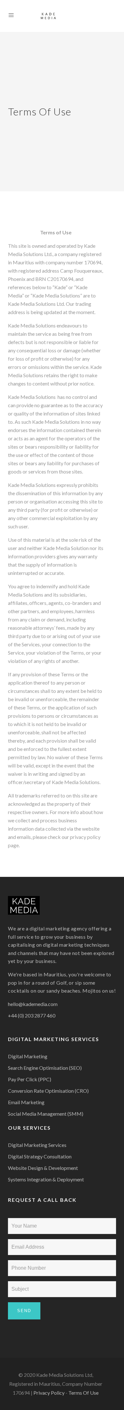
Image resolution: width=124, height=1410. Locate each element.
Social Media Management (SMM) (45, 1114)
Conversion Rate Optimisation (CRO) (48, 1091)
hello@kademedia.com (33, 1004)
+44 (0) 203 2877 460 (31, 1015)
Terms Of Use (83, 1393)
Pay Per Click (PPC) (29, 1079)
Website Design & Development (43, 1168)
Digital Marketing (27, 1056)
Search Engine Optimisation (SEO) (45, 1068)
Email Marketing (26, 1102)
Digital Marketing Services (37, 1145)
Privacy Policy (49, 1393)
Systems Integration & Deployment (46, 1179)
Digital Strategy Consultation (40, 1156)
